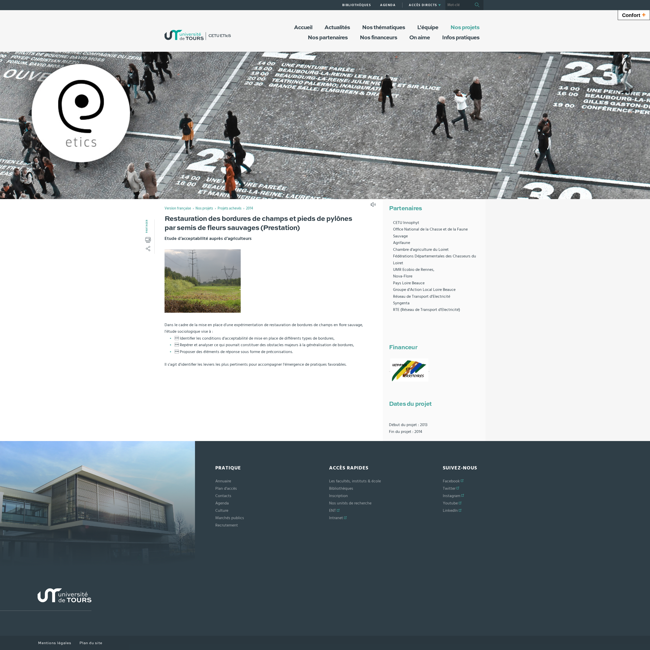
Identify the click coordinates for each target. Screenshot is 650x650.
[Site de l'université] (45, 599)
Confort (634, 15)
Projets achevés (229, 208)
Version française (178, 208)
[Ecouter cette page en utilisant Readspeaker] (374, 206)
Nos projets (204, 208)
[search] (458, 5)
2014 (249, 208)
